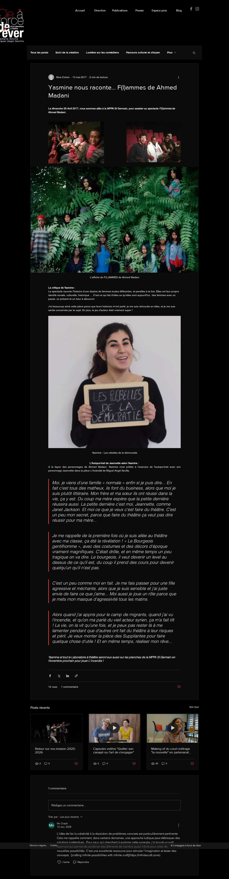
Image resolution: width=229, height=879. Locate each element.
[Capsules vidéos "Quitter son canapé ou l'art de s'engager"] (114, 728)
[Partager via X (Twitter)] (58, 675)
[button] (139, 8)
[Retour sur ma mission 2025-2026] (56, 728)
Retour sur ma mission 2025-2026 (55, 750)
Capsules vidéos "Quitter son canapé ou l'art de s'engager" (113, 750)
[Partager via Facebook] (50, 675)
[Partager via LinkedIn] (67, 675)
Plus (169, 52)
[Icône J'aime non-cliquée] (59, 862)
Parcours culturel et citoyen (143, 52)
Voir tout (194, 707)
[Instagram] (197, 8)
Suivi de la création (67, 52)
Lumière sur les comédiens (102, 52)
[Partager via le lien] (76, 675)
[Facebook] (191, 8)
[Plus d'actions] (178, 77)
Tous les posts (39, 52)
